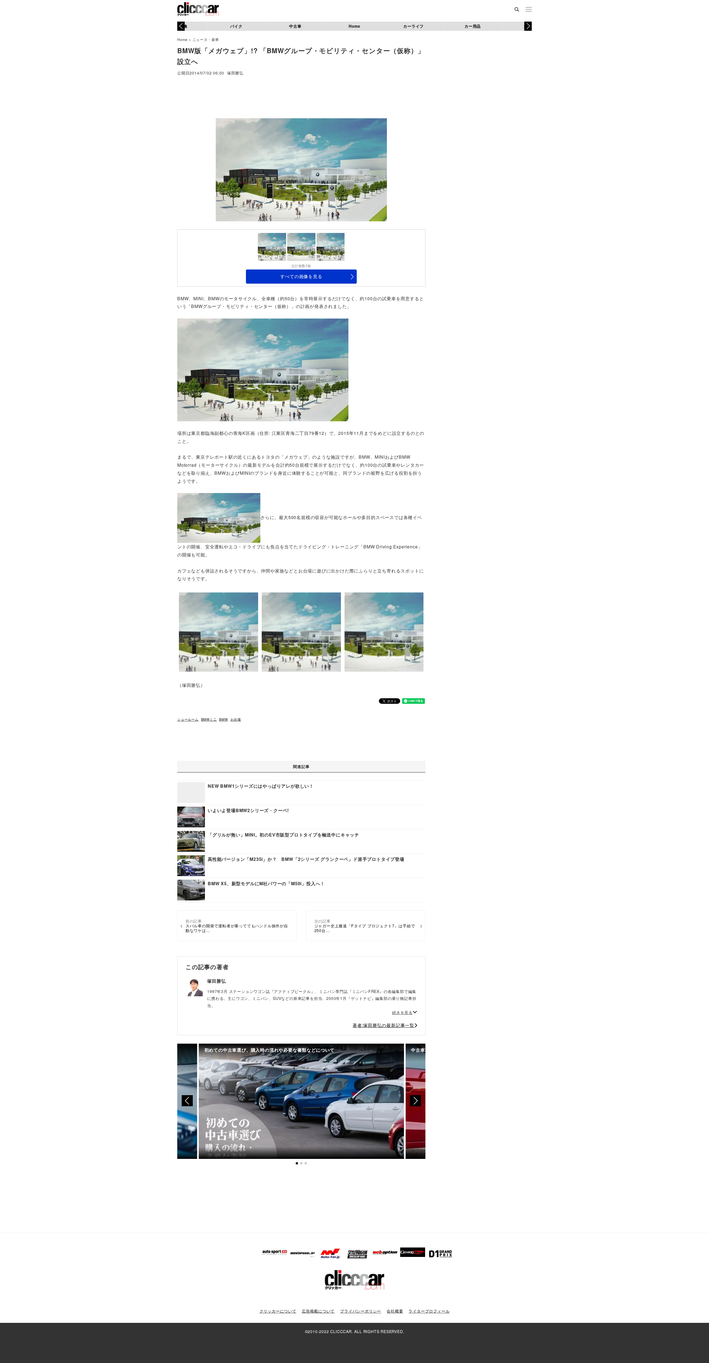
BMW (223, 719)
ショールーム (188, 719)
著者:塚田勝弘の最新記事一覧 (383, 1025)
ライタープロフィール (429, 1311)
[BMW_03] (262, 369)
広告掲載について (318, 1311)
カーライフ (413, 26)
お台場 (235, 719)
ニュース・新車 (205, 39)
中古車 (295, 26)
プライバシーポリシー (360, 1311)
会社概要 (395, 1311)
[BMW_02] (218, 517)
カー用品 (472, 26)
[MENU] (529, 9)
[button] (528, 26)
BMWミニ (209, 719)
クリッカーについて (278, 1311)
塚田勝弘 (235, 73)
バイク (236, 26)
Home (354, 26)
